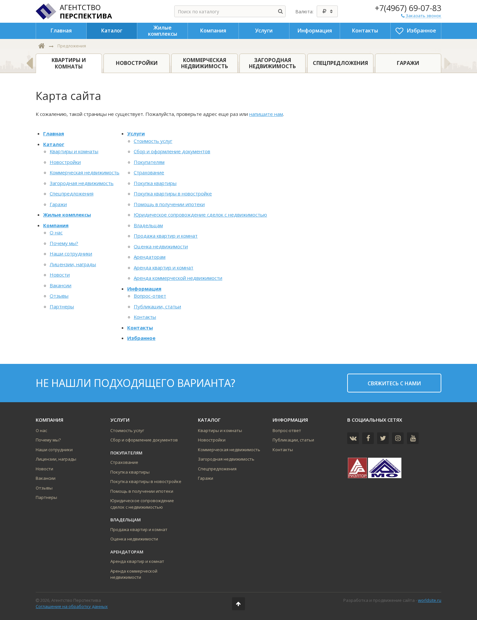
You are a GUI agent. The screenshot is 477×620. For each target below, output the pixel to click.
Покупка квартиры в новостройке (173, 193)
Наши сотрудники (71, 253)
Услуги (136, 133)
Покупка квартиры (155, 183)
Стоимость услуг (153, 141)
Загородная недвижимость (82, 183)
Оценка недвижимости (161, 246)
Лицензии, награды (73, 264)
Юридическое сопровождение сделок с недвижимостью (200, 214)
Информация (144, 288)
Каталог (53, 144)
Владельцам (148, 225)
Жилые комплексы (67, 214)
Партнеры (62, 306)
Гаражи (58, 204)
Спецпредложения (71, 193)
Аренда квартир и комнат (163, 267)
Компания (55, 225)
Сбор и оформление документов (172, 151)
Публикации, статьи (157, 306)
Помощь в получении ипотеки (169, 204)
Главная (53, 133)
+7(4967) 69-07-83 (408, 8)
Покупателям (149, 162)
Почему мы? (64, 243)
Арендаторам (149, 257)
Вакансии (60, 285)
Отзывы (59, 295)
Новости (60, 274)
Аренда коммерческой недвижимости (178, 278)
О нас (56, 232)
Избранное (141, 338)
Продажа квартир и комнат (166, 235)
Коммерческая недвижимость (84, 172)
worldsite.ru (429, 600)
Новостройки (65, 162)
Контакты (145, 317)
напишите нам (266, 114)
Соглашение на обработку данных (72, 606)
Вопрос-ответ (150, 295)
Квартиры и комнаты (74, 151)
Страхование (149, 172)
